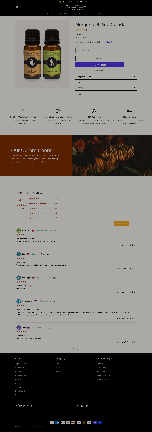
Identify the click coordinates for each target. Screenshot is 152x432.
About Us (59, 368)
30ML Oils (18, 379)
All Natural (19, 371)
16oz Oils (18, 387)
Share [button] (80, 95)
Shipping (78, 38)
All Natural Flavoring (22, 375)
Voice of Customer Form (106, 379)
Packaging (81, 88)
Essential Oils (20, 368)
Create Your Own (21, 391)
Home (58, 364)
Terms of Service (103, 375)
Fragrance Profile (84, 77)
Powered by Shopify (39, 427)
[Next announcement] (136, 2)
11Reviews (22, 208)
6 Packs (18, 383)
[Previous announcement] (15, 2)
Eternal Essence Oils (26, 427)
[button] (17, 7)
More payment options (99, 70)
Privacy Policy (102, 368)
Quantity (78, 46)
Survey (17, 395)
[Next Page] (80, 349)
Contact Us (101, 364)
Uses (79, 82)
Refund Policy (102, 371)
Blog (57, 371)
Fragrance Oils (20, 364)
